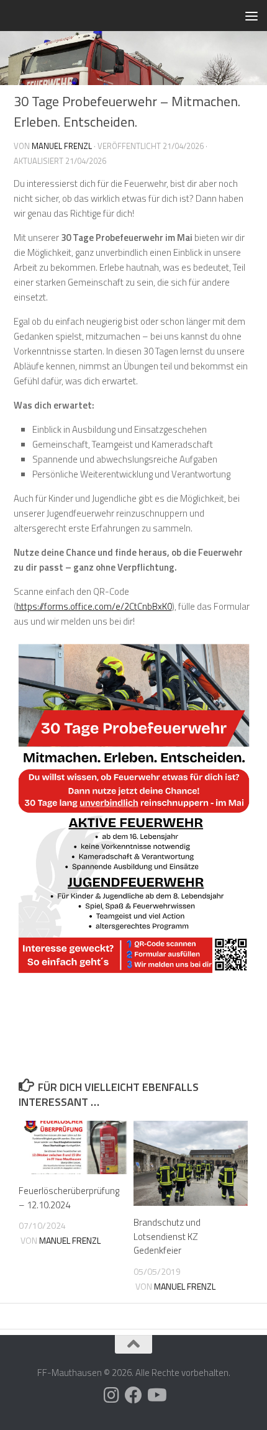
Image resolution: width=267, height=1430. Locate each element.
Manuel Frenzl (62, 146)
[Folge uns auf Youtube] (156, 1395)
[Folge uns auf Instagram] (111, 1395)
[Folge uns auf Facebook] (133, 1395)
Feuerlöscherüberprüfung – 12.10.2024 (69, 1197)
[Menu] (251, 15)
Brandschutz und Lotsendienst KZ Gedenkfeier (167, 1236)
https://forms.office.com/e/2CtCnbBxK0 (94, 606)
